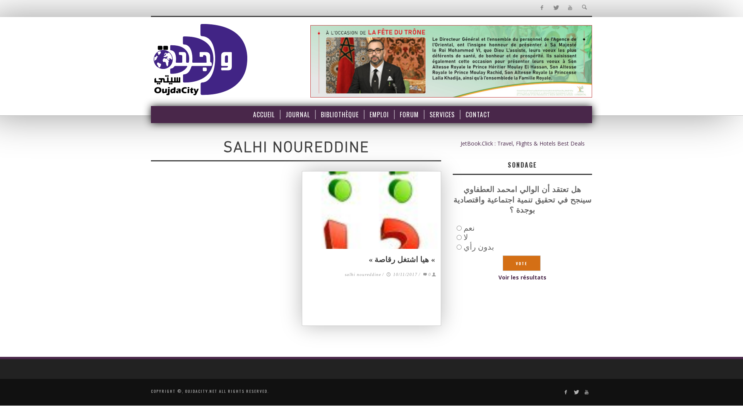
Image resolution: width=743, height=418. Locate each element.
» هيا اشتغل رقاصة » (403, 259)
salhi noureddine (363, 274)
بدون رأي (479, 247)
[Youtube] (570, 8)
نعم (469, 228)
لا (466, 237)
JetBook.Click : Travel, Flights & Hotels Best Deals (523, 143)
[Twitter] (556, 8)
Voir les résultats (522, 277)
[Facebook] (541, 8)
